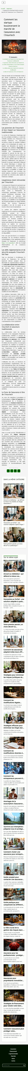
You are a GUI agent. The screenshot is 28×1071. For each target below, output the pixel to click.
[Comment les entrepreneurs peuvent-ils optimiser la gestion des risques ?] (14, 768)
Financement (13, 1051)
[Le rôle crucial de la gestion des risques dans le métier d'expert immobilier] (14, 919)
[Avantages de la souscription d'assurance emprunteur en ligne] (14, 793)
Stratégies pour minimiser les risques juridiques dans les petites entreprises (14, 677)
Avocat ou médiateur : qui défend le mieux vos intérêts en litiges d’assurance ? (14, 501)
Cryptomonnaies (13, 1054)
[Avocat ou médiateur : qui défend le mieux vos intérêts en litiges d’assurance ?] (14, 490)
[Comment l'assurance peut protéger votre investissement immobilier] (14, 1020)
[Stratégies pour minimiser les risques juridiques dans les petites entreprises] (14, 667)
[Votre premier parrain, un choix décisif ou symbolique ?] (14, 534)
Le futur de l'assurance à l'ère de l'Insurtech (13, 71)
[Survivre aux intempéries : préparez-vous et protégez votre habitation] (14, 818)
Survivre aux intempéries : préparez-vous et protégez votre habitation (14, 828)
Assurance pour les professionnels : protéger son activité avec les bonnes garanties (13, 956)
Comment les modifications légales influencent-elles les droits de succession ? (14, 703)
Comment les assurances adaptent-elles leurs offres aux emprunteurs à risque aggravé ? (14, 653)
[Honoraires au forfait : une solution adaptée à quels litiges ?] (14, 513)
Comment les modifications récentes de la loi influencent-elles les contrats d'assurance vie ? (14, 754)
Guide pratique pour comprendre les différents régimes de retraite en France (14, 905)
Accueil (3, 8)
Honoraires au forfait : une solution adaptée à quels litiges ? (14, 523)
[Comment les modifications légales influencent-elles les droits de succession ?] (14, 692)
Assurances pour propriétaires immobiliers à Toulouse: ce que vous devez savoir (13, 981)
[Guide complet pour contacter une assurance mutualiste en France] (14, 869)
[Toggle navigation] (3, 2)
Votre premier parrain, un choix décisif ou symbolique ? (13, 544)
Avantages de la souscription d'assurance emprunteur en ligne (13, 803)
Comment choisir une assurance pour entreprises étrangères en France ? (14, 854)
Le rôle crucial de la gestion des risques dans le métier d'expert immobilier (14, 929)
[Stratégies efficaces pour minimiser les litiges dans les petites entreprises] (14, 717)
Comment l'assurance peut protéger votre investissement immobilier (14, 1031)
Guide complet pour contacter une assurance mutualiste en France (13, 879)
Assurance (9, 8)
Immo (13, 1058)
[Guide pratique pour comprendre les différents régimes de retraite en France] (14, 894)
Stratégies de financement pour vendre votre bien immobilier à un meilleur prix (14, 1006)
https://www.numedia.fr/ (8, 243)
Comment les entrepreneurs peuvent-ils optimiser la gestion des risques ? (14, 779)
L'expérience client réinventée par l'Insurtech (13, 62)
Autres (13, 1061)
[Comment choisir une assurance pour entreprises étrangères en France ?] (14, 843)
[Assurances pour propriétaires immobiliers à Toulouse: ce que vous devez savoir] (14, 970)
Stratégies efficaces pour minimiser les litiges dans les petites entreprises (13, 727)
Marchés (13, 1056)
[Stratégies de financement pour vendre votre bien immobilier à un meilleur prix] (14, 995)
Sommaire (14, 57)
